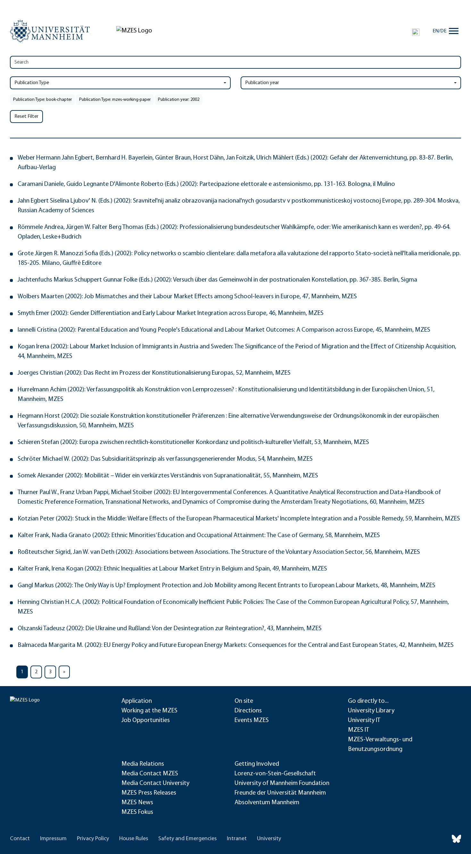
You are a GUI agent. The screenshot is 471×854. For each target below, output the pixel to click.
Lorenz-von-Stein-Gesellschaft (275, 774)
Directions (248, 711)
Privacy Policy (93, 839)
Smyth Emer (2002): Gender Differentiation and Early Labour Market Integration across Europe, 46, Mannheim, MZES (171, 313)
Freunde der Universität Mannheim (280, 793)
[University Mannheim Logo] (50, 31)
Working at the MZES (149, 711)
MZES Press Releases (148, 793)
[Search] (415, 32)
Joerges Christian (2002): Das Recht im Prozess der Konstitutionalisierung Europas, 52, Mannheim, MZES (154, 373)
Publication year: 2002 (178, 99)
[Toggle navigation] (453, 31)
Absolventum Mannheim (267, 802)
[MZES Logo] (134, 31)
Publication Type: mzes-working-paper (115, 99)
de (443, 31)
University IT (364, 720)
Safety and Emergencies (187, 839)
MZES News (137, 802)
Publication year (262, 82)
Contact (20, 839)
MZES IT (358, 730)
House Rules (133, 839)
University (269, 839)
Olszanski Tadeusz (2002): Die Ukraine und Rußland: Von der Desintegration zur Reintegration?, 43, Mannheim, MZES (170, 628)
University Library (371, 711)
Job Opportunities (145, 720)
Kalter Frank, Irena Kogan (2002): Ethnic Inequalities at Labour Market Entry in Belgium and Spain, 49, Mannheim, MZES (172, 569)
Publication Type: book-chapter (42, 99)
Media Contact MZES (149, 774)
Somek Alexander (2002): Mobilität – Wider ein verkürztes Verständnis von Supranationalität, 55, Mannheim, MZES (168, 476)
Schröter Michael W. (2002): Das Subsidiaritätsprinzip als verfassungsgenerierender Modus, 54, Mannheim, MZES (165, 459)
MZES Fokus (137, 812)
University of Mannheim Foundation (282, 783)
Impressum (53, 839)
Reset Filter (26, 116)
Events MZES (252, 720)
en (436, 31)
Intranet (237, 839)
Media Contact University (155, 783)
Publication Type (31, 82)
